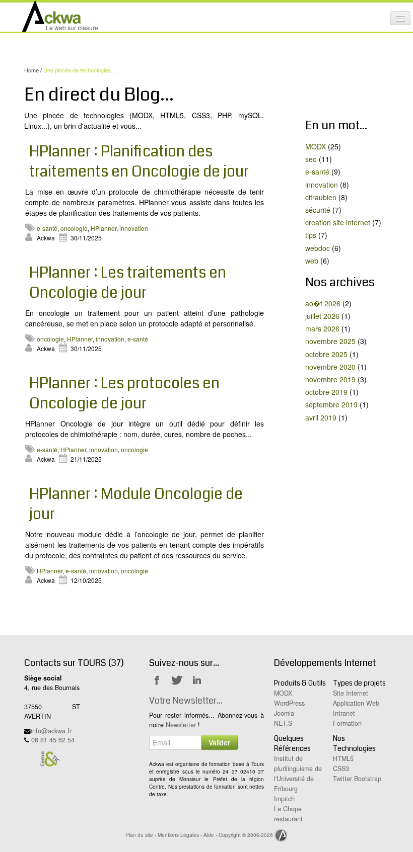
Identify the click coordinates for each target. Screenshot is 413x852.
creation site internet (337, 222)
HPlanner (103, 228)
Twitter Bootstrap (357, 778)
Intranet (344, 713)
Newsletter (181, 724)
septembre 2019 (331, 404)
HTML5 (343, 758)
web (311, 260)
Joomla (284, 713)
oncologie (74, 228)
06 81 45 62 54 (53, 739)
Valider (219, 742)
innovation (133, 228)
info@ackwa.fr (51, 730)
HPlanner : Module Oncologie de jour (136, 504)
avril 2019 (320, 417)
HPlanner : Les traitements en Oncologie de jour (127, 282)
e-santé (47, 228)
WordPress (289, 703)
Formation (347, 723)
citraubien (320, 197)
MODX (315, 146)
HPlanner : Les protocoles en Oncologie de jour (124, 393)
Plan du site (139, 834)
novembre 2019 (330, 379)
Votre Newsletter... (186, 700)
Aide (208, 834)
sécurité (317, 210)
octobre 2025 (326, 354)
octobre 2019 (326, 392)
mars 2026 (322, 328)
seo (311, 159)
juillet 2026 (322, 316)
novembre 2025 (330, 341)
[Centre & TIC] (49, 758)
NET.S (283, 723)
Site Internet (350, 693)
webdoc (317, 248)
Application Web (356, 703)
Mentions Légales (178, 834)
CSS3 (341, 768)
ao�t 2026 (322, 303)
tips (310, 235)
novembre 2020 (330, 367)
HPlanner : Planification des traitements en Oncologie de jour (139, 161)
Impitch (284, 798)
